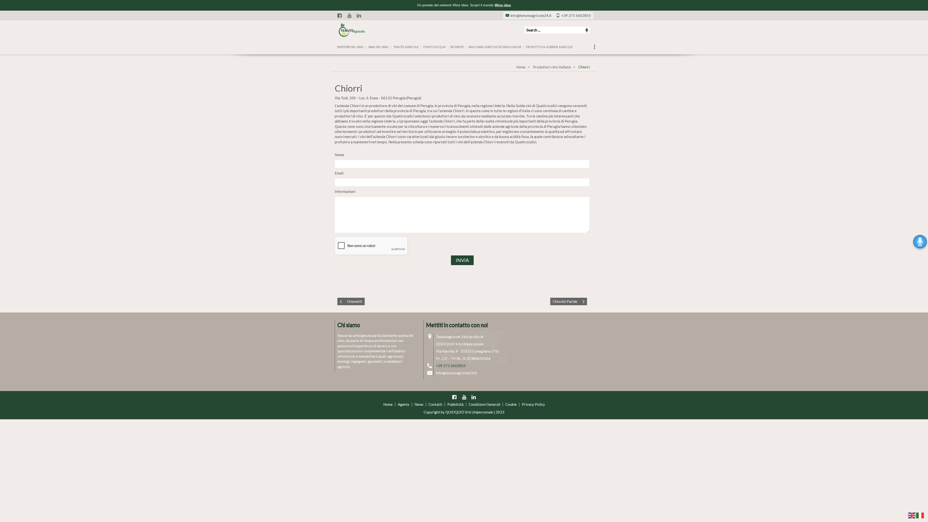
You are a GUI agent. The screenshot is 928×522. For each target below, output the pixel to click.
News (418, 404)
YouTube (349, 15)
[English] (912, 515)
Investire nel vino (350, 47)
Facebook (339, 15)
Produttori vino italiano (552, 67)
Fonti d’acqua (434, 47)
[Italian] (920, 515)
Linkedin (358, 15)
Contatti (435, 404)
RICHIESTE (457, 47)
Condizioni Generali (484, 404)
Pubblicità (455, 404)
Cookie (511, 404)
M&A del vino (379, 47)
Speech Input (587, 30)
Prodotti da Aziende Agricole (549, 47)
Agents (403, 404)
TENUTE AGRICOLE (406, 47)
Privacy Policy (533, 404)
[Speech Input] (557, 30)
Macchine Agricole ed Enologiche (495, 47)
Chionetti (354, 301)
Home (521, 67)
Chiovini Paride (565, 301)
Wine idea (503, 5)
